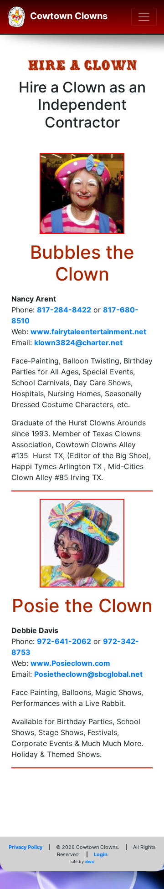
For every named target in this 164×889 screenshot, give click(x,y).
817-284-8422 (64, 309)
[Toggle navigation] (144, 17)
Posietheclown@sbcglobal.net (88, 674)
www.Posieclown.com (70, 663)
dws (89, 861)
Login (101, 854)
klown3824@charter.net (78, 342)
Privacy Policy (25, 847)
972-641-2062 (64, 641)
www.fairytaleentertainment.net (88, 331)
